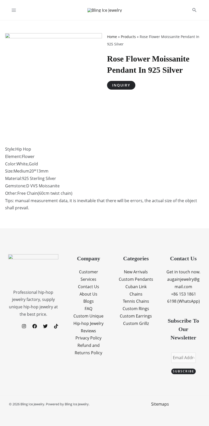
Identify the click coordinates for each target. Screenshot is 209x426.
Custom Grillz (136, 323)
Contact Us (88, 286)
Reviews (88, 331)
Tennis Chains (136, 301)
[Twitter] (45, 326)
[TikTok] (56, 326)
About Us (88, 294)
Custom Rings (136, 308)
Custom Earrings (136, 316)
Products (128, 36)
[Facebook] (34, 326)
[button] (194, 10)
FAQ (88, 308)
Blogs (88, 301)
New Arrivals (136, 272)
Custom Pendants (136, 279)
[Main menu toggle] (13, 10)
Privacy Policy (88, 338)
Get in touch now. (183, 272)
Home (112, 36)
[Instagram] (24, 326)
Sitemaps (160, 404)
